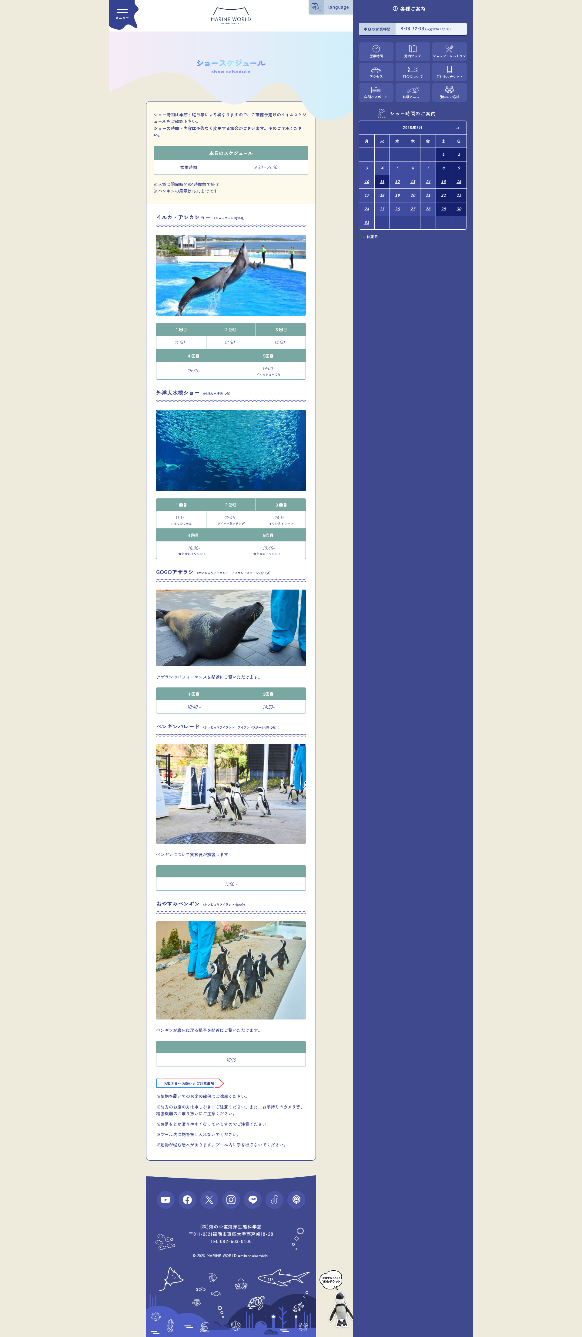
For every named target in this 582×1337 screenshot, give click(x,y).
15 (443, 181)
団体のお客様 (450, 96)
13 (412, 181)
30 (459, 208)
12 (397, 181)
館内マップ (412, 55)
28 (428, 208)
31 (366, 222)
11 (382, 181)
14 (428, 181)
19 (397, 195)
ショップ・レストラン (449, 55)
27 (412, 208)
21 (428, 195)
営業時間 (376, 55)
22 (443, 195)
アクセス (376, 76)
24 (366, 208)
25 (382, 208)
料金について (413, 76)
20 (412, 195)
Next (458, 128)
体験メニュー (413, 96)
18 (382, 195)
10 (366, 181)
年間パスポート (376, 96)
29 (443, 208)
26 (397, 208)
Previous (368, 128)
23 (459, 195)
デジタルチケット (449, 76)
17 (366, 195)
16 (459, 181)
